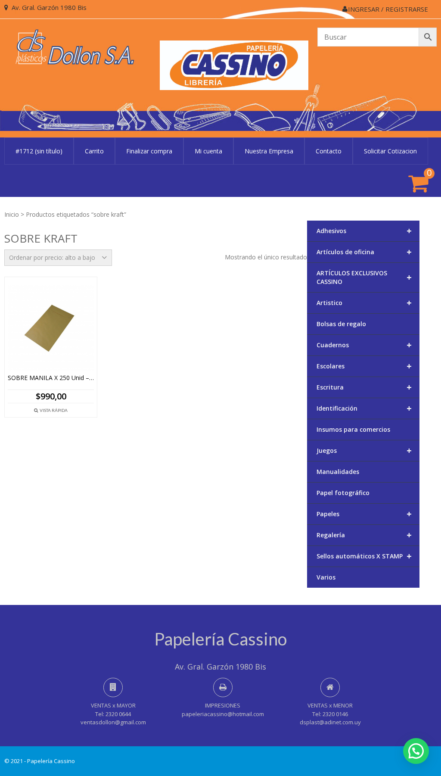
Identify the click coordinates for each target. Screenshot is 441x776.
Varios (326, 577)
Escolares (364, 366)
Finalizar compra (149, 151)
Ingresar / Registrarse (388, 9)
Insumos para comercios (353, 429)
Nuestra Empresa (269, 151)
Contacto (329, 151)
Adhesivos (364, 231)
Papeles (364, 514)
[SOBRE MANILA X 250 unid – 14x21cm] (51, 328)
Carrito (94, 151)
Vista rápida (54, 410)
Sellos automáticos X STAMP (364, 556)
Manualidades (338, 471)
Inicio (11, 214)
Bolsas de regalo (341, 324)
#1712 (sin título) (39, 151)
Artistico (364, 303)
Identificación (364, 408)
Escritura (364, 387)
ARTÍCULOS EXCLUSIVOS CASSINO (364, 277)
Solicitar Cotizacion (390, 151)
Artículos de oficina (364, 252)
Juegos (364, 450)
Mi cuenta (208, 151)
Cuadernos (364, 345)
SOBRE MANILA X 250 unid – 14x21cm (51, 378)
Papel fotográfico (343, 493)
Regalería (364, 535)
